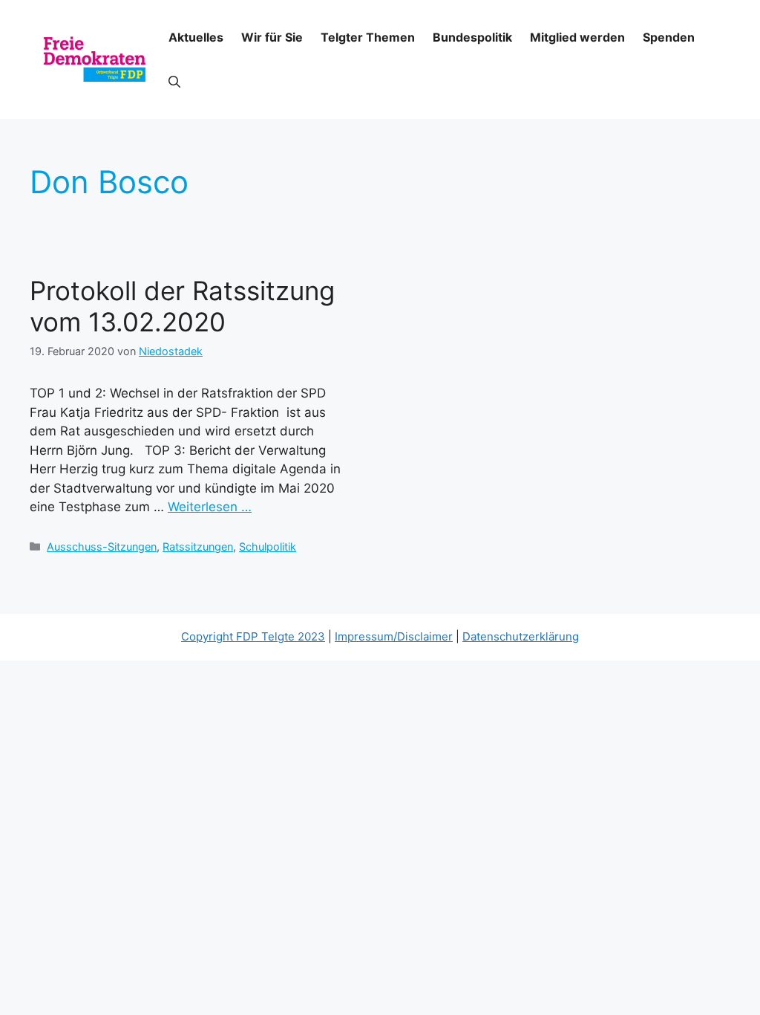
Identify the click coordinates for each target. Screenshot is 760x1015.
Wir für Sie (272, 37)
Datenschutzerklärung (520, 636)
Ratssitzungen (198, 546)
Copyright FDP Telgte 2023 (253, 636)
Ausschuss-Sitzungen (102, 546)
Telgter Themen (368, 37)
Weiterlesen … (210, 506)
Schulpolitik (267, 546)
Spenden (669, 37)
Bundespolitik (472, 37)
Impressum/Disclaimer (394, 636)
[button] (174, 81)
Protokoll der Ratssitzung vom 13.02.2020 (182, 306)
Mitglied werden (577, 37)
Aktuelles (195, 37)
